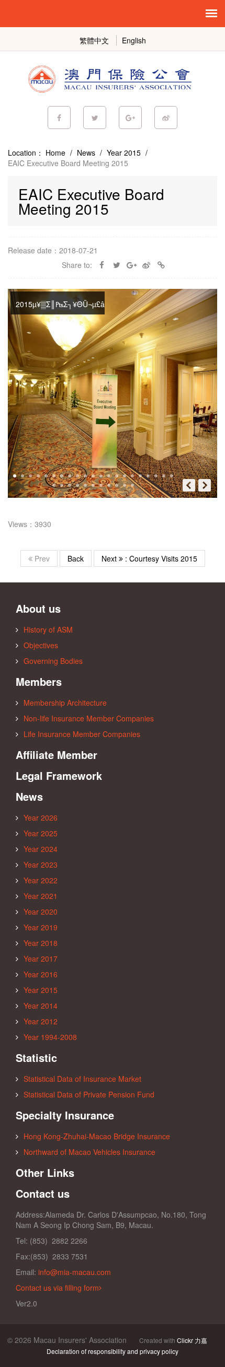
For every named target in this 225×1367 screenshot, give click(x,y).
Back (76, 558)
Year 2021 (41, 896)
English (134, 40)
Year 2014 (41, 1005)
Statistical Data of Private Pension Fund (89, 1094)
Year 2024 (41, 849)
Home (55, 152)
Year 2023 (41, 864)
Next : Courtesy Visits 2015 (149, 558)
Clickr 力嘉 (192, 1340)
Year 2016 (41, 974)
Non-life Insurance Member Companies (89, 718)
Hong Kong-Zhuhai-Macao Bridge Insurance (97, 1136)
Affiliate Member (56, 754)
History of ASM (48, 629)
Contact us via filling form (57, 1287)
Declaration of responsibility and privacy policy (112, 1351)
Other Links (45, 1172)
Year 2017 (41, 958)
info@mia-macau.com (74, 1272)
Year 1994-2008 (50, 1037)
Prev (41, 558)
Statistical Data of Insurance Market (82, 1078)
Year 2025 (41, 833)
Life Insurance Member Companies (82, 734)
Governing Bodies (53, 661)
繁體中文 (94, 40)
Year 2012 (41, 1021)
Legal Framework (59, 775)
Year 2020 (41, 911)
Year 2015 (124, 152)
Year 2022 (41, 880)
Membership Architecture (65, 702)
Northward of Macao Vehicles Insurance (89, 1152)
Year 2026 (41, 817)
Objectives (41, 645)
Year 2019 (41, 927)
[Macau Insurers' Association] (112, 79)
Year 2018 (41, 943)
